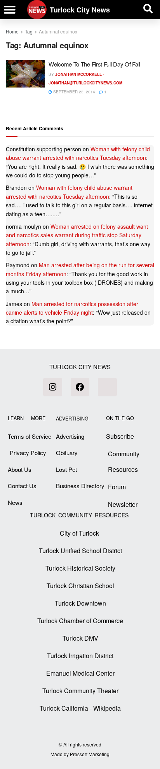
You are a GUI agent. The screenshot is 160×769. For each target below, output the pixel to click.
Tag (29, 31)
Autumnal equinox (58, 31)
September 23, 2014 (73, 92)
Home (12, 31)
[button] (9, 9)
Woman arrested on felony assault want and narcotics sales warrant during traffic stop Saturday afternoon (77, 235)
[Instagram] (52, 387)
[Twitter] (107, 387)
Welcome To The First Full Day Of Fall (94, 64)
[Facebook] (80, 387)
